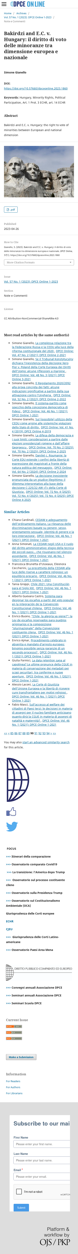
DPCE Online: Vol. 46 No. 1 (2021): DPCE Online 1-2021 (42, 538)
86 (16, 733)
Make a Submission (21, 1057)
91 (36, 733)
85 (12, 733)
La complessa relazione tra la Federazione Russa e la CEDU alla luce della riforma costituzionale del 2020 (43, 347)
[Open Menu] (4, 4)
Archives (21, 13)
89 (28, 733)
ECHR (9, 921)
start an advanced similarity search (46, 742)
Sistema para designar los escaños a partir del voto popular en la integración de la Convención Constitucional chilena (43, 602)
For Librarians (14, 1093)
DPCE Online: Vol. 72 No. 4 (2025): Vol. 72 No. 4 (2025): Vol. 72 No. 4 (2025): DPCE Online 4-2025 (43, 496)
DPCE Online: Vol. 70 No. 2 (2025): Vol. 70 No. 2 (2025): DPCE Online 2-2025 (43, 449)
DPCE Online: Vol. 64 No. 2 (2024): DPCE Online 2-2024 (42, 470)
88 (24, 733)
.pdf (12, 209)
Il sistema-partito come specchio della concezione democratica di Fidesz (40, 407)
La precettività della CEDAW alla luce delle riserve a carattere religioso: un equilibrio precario (41, 572)
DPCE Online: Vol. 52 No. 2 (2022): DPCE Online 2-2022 (41, 397)
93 (44, 733)
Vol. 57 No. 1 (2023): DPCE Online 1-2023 (27, 17)
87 (20, 733)
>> (54, 733)
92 (40, 733)
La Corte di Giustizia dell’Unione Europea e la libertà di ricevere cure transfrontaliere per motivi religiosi (41, 688)
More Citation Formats (21, 262)
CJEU (9, 929)
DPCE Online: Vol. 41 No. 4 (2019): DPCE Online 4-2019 (43, 429)
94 (48, 733)
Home (7, 13)
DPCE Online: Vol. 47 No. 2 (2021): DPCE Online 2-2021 (43, 353)
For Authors (13, 1087)
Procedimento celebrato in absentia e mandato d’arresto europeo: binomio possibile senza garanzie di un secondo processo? (39, 646)
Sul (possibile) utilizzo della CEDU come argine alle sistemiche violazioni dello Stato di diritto (42, 423)
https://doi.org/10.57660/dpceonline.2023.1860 (36, 88)
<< (5, 733)
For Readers (13, 1081)
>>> (8, 856)
